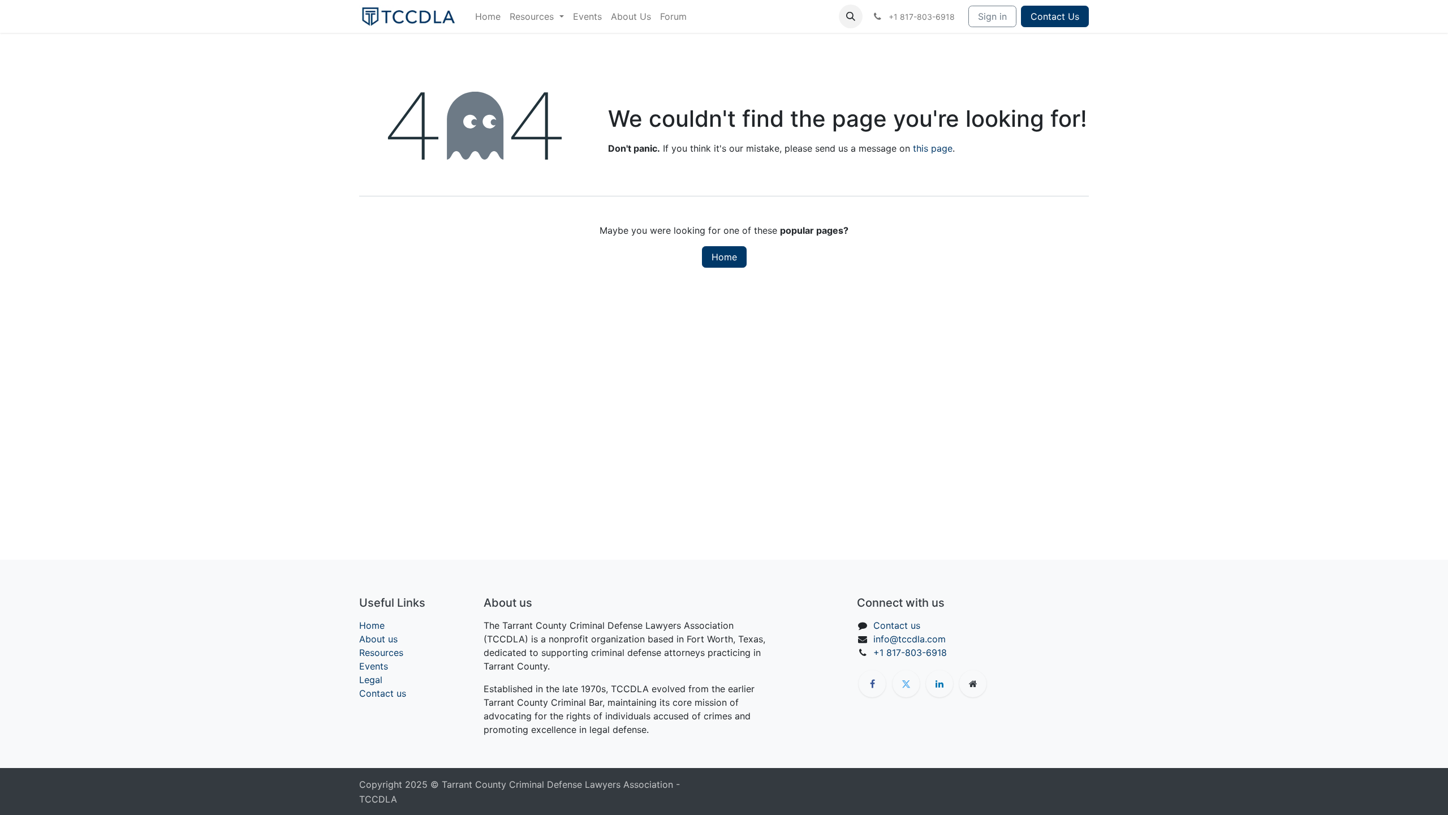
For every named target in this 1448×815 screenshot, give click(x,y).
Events (373, 666)
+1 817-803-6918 (910, 652)
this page (933, 148)
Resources (381, 652)
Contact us (382, 693)
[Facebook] (872, 683)
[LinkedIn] (939, 683)
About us (378, 639)
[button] (851, 16)
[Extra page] (972, 683)
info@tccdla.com (909, 639)
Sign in (992, 16)
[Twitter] (906, 683)
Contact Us (1055, 16)
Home (724, 257)
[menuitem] (488, 16)
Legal (370, 679)
